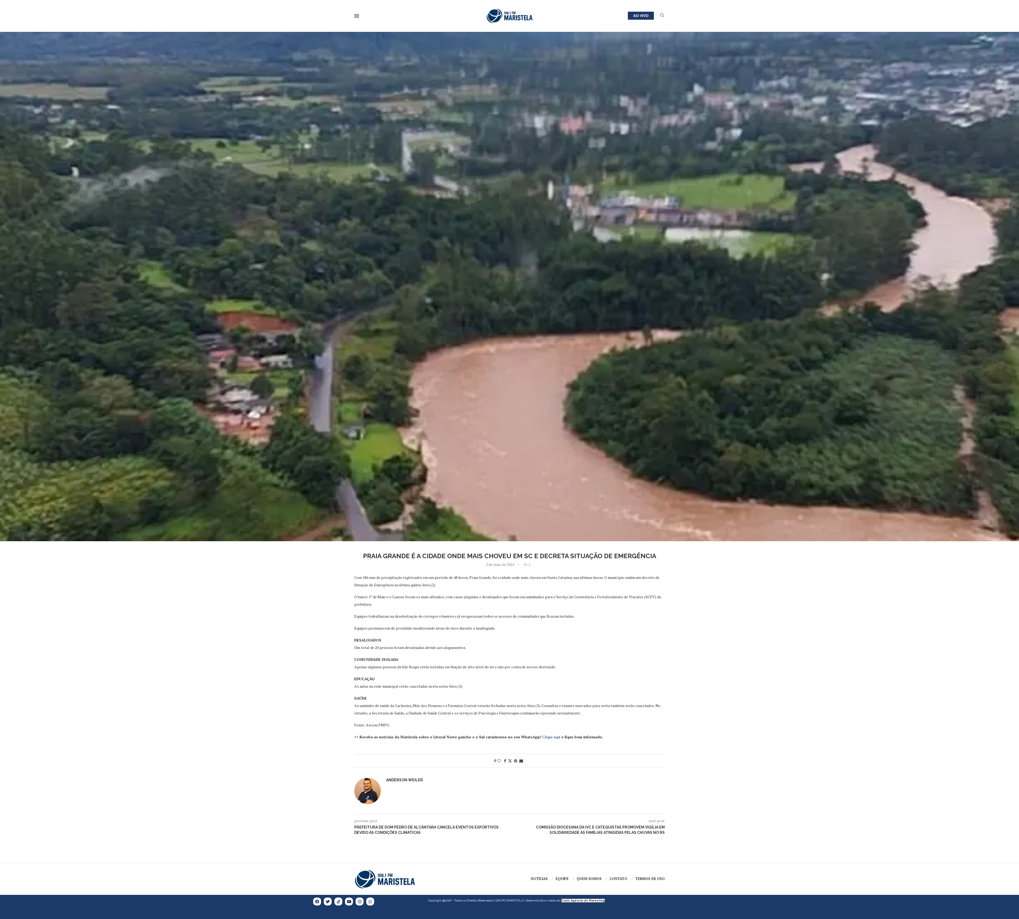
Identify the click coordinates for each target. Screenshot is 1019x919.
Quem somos (589, 878)
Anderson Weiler (404, 780)
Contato (618, 878)
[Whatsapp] (370, 901)
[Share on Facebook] (505, 760)
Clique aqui (551, 736)
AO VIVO (641, 16)
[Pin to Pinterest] (515, 760)
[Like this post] (499, 760)
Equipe (562, 878)
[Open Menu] (356, 16)
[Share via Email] (521, 760)
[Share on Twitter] (510, 760)
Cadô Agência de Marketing (583, 900)
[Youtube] (349, 901)
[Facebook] (317, 901)
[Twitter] (328, 901)
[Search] (662, 15)
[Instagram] (360, 901)
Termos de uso (650, 878)
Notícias (539, 878)
